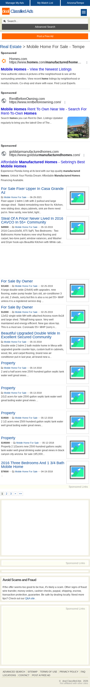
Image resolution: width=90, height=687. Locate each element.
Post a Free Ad (45, 36)
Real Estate (11, 46)
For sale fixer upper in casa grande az (32, 191)
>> (20, 493)
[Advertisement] (45, 261)
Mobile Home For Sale (15, 197)
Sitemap (32, 671)
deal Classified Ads (71, 681)
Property (8, 363)
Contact (24, 675)
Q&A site (30, 598)
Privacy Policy (69, 671)
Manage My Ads (15, 2)
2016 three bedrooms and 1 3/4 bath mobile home (32, 465)
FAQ (83, 671)
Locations (9, 675)
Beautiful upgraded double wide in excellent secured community (30, 335)
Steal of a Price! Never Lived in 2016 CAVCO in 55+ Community (32, 220)
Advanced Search (45, 26)
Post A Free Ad (41, 675)
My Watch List (45, 2)
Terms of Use (48, 671)
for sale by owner (17, 281)
